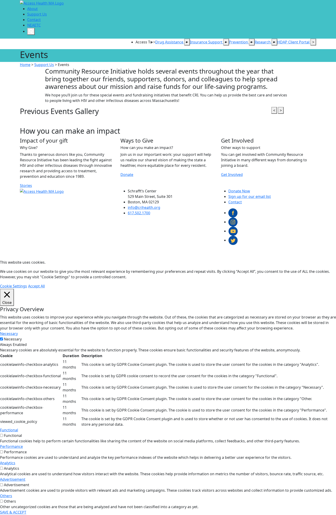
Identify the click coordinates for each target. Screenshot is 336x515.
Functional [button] (9, 430)
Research (263, 42)
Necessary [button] (9, 333)
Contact (34, 19)
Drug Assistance (169, 42)
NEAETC (34, 25)
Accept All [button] (36, 286)
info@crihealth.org (144, 207)
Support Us (37, 14)
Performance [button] (11, 446)
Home (25, 64)
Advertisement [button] (12, 479)
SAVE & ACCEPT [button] (13, 512)
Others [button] (6, 495)
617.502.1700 (139, 212)
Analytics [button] (7, 462)
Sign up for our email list (249, 196)
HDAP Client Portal (293, 42)
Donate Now (239, 191)
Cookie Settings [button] (13, 286)
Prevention (239, 42)
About (32, 8)
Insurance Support (206, 42)
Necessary (13, 339)
